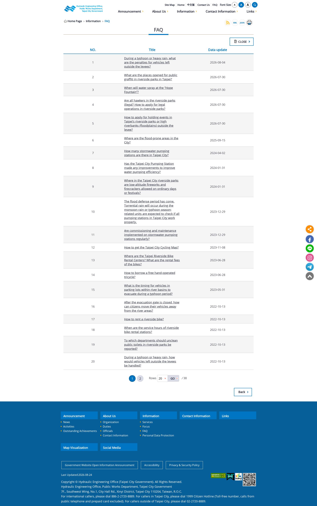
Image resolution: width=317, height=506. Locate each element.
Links (250, 11)
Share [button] (310, 229)
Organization (111, 422)
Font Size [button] (225, 5)
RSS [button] (228, 22)
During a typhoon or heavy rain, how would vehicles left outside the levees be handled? (150, 361)
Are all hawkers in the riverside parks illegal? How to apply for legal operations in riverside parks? (149, 104)
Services (147, 422)
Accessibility (151, 465)
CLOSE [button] (242, 42)
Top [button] (310, 276)
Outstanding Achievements (80, 431)
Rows (152, 378)
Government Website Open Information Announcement (99, 465)
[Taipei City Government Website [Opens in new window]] (238, 476)
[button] (173, 378)
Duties (107, 426)
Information (185, 11)
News (66, 422)
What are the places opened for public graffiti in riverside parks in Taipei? (150, 77)
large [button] (248, 5)
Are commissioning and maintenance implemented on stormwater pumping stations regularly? (150, 234)
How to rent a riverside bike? (144, 319)
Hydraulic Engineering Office (83, 8)
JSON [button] (242, 22)
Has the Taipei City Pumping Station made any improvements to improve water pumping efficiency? (149, 167)
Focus (146, 426)
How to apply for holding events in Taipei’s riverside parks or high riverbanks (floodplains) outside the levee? (148, 123)
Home (180, 4)
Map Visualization (75, 448)
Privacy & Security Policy (184, 465)
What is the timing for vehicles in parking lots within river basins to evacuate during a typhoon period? (148, 289)
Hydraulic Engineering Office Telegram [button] (310, 267)
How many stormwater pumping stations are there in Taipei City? (146, 153)
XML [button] (235, 22)
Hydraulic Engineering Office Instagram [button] (310, 258)
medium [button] (241, 5)
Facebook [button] (310, 239)
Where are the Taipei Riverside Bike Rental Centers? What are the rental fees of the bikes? (152, 260)
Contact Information (220, 11)
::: (61, 2)
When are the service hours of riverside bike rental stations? (151, 330)
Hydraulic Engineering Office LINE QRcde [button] (310, 248)
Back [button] (241, 392)
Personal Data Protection (158, 435)
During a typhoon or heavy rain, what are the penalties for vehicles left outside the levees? (150, 62)
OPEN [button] (255, 5)
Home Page (75, 21)
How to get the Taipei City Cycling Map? (151, 247)
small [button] (234, 5)
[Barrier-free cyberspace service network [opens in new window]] (218, 475)
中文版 (191, 4)
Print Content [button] (249, 22)
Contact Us (203, 4)
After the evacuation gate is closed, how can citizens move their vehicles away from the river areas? (151, 306)
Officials (108, 431)
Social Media (112, 448)
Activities (68, 426)
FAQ (214, 4)
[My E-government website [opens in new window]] (230, 477)
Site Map (170, 4)
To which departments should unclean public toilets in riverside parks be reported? (151, 344)
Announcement (129, 11)
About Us (159, 11)
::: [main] (61, 20)
